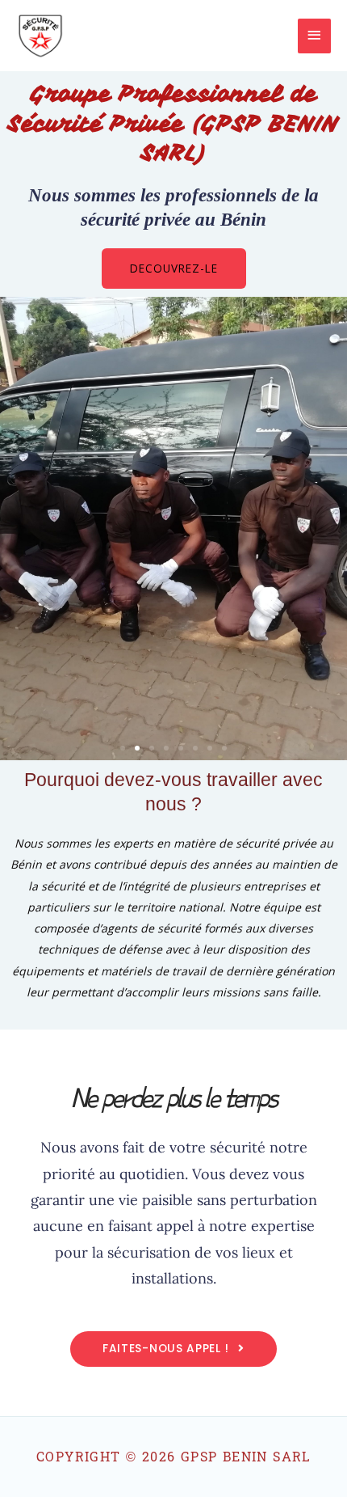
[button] (122, 748)
